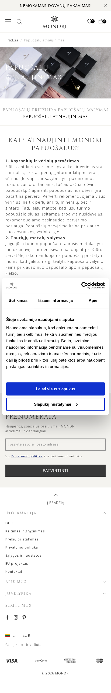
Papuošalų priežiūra (30, 110)
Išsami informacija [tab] (55, 300)
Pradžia (11, 40)
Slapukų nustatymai (52, 404)
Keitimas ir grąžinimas (25, 531)
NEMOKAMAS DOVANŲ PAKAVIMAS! (56, 5)
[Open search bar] (19, 21)
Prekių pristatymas (22, 539)
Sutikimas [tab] (18, 300)
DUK (9, 523)
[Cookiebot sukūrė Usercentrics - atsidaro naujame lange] (81, 285)
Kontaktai (13, 571)
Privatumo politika (21, 547)
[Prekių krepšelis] (101, 22)
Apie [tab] (93, 300)
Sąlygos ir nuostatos (23, 555)
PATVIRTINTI (55, 470)
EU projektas (16, 563)
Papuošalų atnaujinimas (55, 117)
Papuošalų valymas (83, 110)
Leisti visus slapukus (55, 389)
